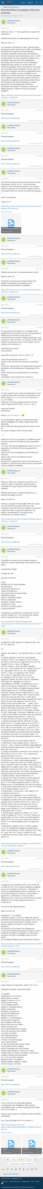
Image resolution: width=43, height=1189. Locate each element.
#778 (40, 981)
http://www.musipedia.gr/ (10, 118)
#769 (40, 327)
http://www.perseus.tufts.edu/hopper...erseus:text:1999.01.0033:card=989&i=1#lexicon (21, 844)
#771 (40, 478)
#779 (40, 1076)
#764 (40, 156)
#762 (40, 110)
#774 (40, 639)
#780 (40, 1099)
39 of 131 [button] (21, 1160)
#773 (40, 557)
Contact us (4, 1181)
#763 (40, 133)
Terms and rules (15, 1181)
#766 (40, 246)
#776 (40, 881)
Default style (7, 1178)
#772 (40, 534)
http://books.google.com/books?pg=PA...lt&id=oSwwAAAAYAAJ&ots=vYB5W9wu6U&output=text (21, 1127)
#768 (40, 305)
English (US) (18, 1178)
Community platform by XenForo (18, 1187)
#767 (40, 269)
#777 (40, 959)
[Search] (41, 2)
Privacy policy (25, 1181)
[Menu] (2, 2)
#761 (40, 28)
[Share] (37, 28)
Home (37, 1181)
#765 (40, 179)
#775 (40, 858)
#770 (40, 390)
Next (29, 1160)
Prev (14, 1160)
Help (32, 1181)
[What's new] (36, 2)
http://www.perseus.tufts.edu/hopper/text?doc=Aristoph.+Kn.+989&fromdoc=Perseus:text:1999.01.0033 (21, 623)
